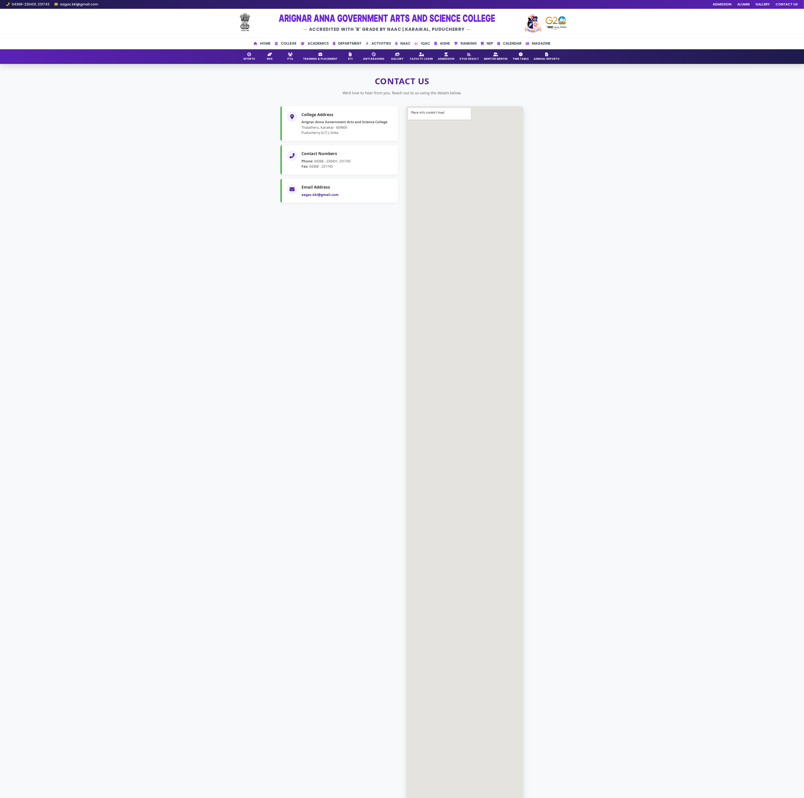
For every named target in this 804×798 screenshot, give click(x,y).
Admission (722, 4)
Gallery (762, 4)
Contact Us (787, 4)
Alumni (743, 4)
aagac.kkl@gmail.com (320, 194)
